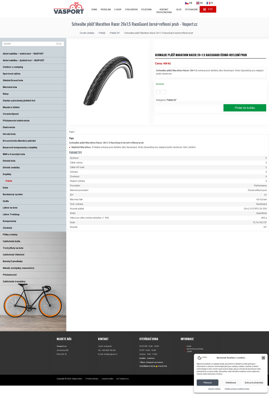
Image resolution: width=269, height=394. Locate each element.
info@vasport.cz (110, 354)
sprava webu (108, 379)
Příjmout (207, 382)
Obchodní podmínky (195, 349)
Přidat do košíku (245, 107)
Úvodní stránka (87, 33)
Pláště (102, 33)
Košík (189, 346)
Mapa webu (77, 379)
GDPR (189, 351)
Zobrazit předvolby (254, 382)
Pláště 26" (115, 33)
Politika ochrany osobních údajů (237, 389)
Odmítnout (231, 382)
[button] (263, 357)
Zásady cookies (214, 389)
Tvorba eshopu (92, 379)
